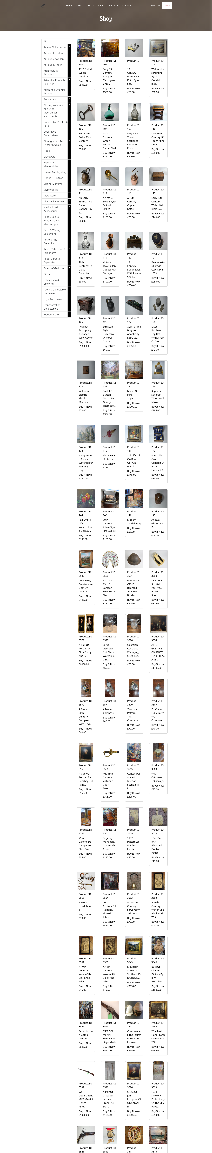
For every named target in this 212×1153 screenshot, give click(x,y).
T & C (101, 5)
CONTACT (113, 5)
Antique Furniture (57, 53)
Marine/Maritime (57, 183)
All (45, 41)
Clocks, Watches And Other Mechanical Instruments (57, 110)
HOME (69, 5)
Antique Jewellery (57, 58)
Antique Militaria (57, 64)
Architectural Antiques (57, 72)
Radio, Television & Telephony (57, 250)
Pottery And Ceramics (57, 241)
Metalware (57, 195)
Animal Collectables (57, 47)
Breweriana (57, 99)
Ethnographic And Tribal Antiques (57, 142)
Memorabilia (57, 189)
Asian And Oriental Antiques (57, 91)
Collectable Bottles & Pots (57, 123)
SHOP (91, 5)
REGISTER (155, 5)
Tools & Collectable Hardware (57, 291)
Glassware (57, 156)
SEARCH (126, 5)
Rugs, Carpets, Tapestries (57, 260)
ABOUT (80, 5)
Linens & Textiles (57, 177)
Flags (57, 150)
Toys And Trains (57, 299)
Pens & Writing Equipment (57, 231)
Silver (57, 274)
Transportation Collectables (57, 306)
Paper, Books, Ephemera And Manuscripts (57, 220)
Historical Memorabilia (57, 164)
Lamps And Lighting (57, 172)
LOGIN (167, 5)
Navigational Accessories (57, 208)
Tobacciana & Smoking (57, 281)
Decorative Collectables (57, 133)
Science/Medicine (57, 268)
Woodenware (57, 314)
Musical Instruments (57, 201)
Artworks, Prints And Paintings (57, 81)
